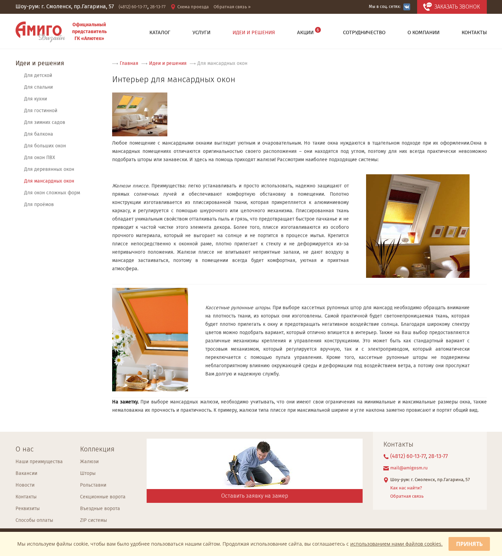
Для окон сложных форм (52, 193)
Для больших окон (45, 146)
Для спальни (38, 87)
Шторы (88, 473)
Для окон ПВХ (39, 158)
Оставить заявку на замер (254, 496)
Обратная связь (407, 496)
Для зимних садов (44, 122)
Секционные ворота (103, 497)
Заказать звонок (457, 7)
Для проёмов (39, 204)
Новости (25, 485)
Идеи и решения (40, 63)
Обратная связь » (232, 7)
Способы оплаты (34, 520)
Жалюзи (89, 462)
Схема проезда (193, 7)
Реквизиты (28, 509)
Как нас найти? (406, 488)
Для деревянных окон (49, 169)
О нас (24, 449)
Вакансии (26, 473)
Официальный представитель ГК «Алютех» (89, 31)
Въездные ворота (100, 509)
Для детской (38, 75)
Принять (469, 544)
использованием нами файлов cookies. (396, 543)
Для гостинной (40, 111)
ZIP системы (93, 520)
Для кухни (35, 99)
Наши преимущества (39, 462)
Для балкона (38, 134)
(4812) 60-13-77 (133, 7)
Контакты (26, 497)
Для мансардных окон (49, 181)
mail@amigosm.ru (409, 468)
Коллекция (97, 449)
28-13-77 (158, 7)
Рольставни (93, 485)
